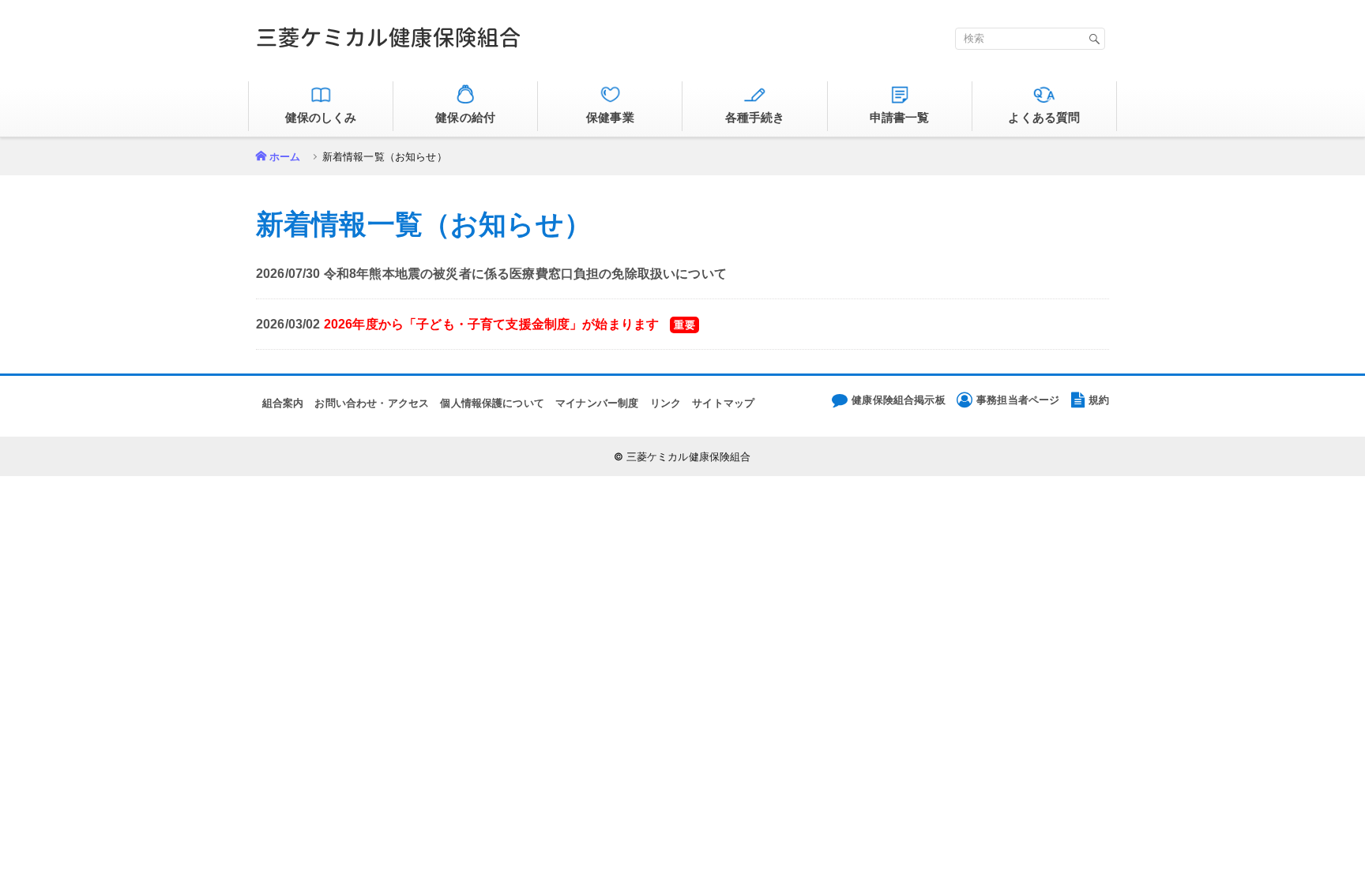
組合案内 (283, 403)
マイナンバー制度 (596, 403)
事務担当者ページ (1017, 400)
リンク (665, 403)
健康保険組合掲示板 (898, 400)
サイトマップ (723, 403)
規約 (1099, 400)
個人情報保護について (492, 403)
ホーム (284, 157)
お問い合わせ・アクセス (371, 403)
